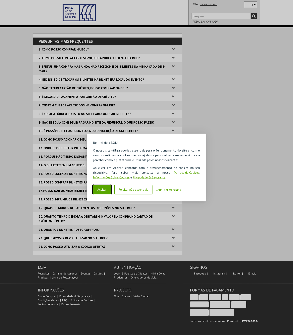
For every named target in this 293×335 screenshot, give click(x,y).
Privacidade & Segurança (149, 177)
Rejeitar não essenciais (133, 189)
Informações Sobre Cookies (111, 177)
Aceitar (102, 189)
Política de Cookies (186, 172)
